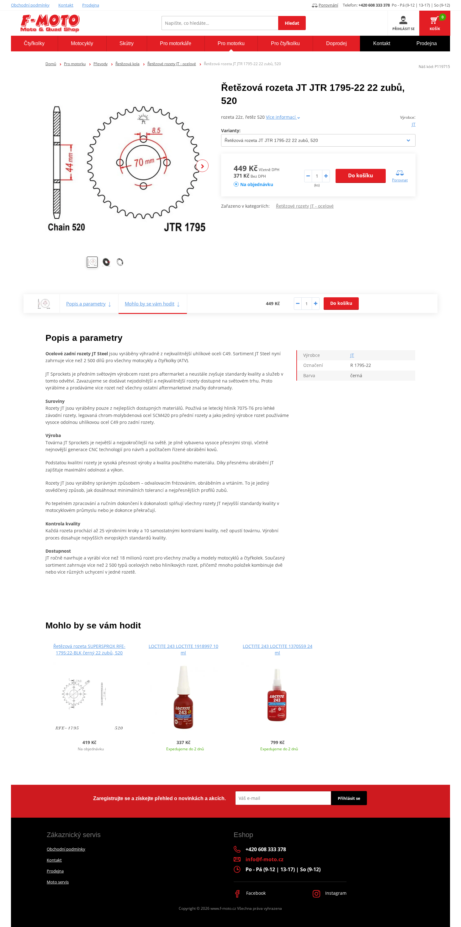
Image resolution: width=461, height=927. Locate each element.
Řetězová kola (127, 63)
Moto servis (58, 882)
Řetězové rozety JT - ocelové (171, 63)
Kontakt (65, 5)
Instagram (335, 893)
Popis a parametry (86, 303)
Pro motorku (75, 63)
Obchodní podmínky (30, 5)
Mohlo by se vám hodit (149, 303)
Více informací (281, 117)
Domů (50, 63)
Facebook (255, 893)
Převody (100, 63)
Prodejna (90, 5)
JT (414, 124)
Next (202, 165)
